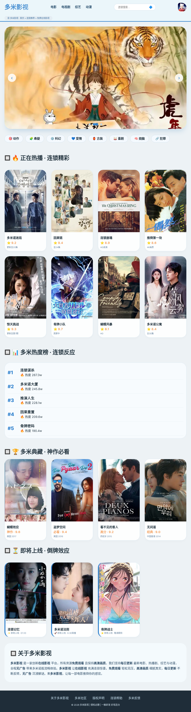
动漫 (89, 7)
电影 (54, 7)
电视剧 (65, 7)
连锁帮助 (116, 698)
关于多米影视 (60, 698)
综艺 (78, 7)
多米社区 (81, 698)
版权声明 (98, 698)
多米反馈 (134, 698)
